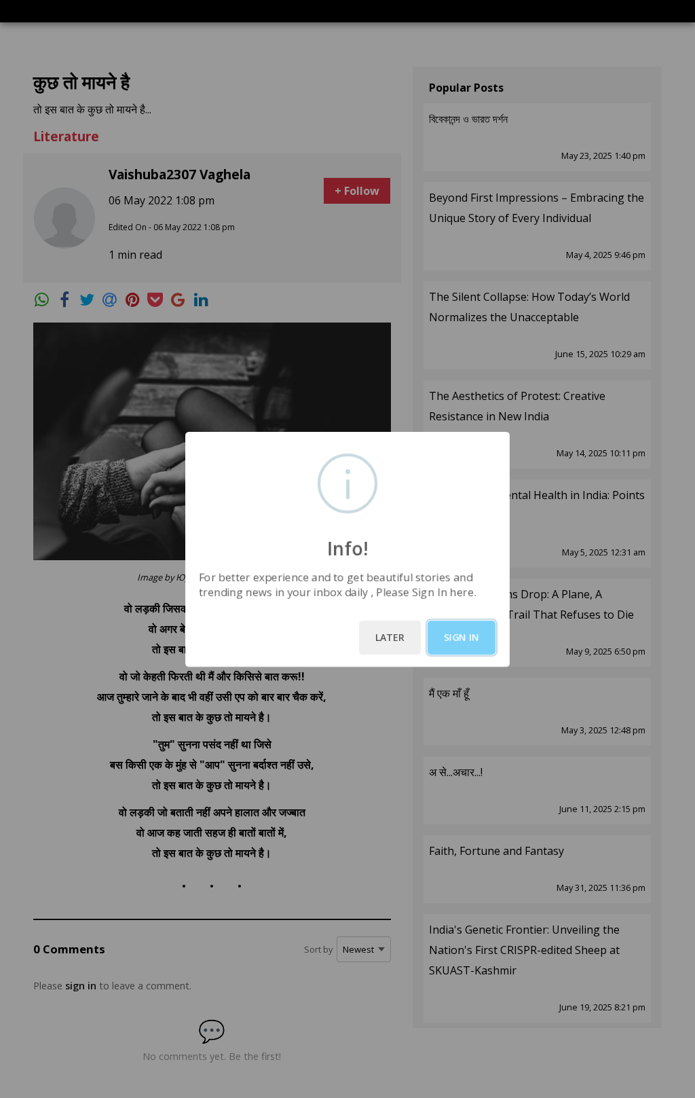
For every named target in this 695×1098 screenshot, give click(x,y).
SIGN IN (461, 637)
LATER (390, 637)
